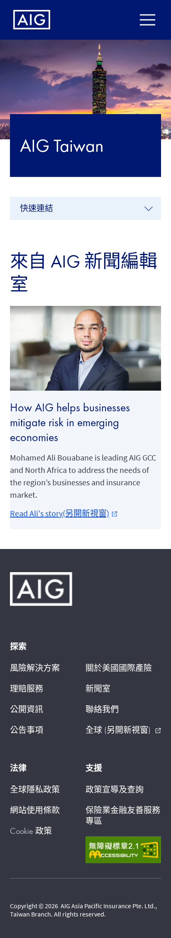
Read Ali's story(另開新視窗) (63, 513)
